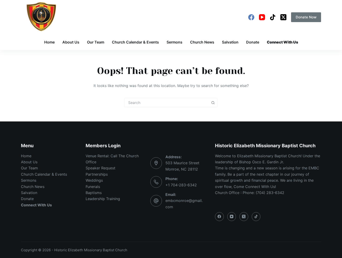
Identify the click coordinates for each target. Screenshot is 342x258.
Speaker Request (100, 168)
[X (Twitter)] (283, 17)
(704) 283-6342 (270, 192)
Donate (252, 42)
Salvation (230, 42)
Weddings (94, 180)
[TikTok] (273, 17)
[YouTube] (262, 17)
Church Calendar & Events (135, 42)
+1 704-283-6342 (181, 185)
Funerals (93, 186)
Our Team (95, 42)
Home (49, 42)
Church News (202, 42)
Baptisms (94, 192)
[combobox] (166, 102)
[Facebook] (251, 17)
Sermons (174, 42)
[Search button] (212, 102)
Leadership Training (103, 198)
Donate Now (306, 17)
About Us (70, 42)
